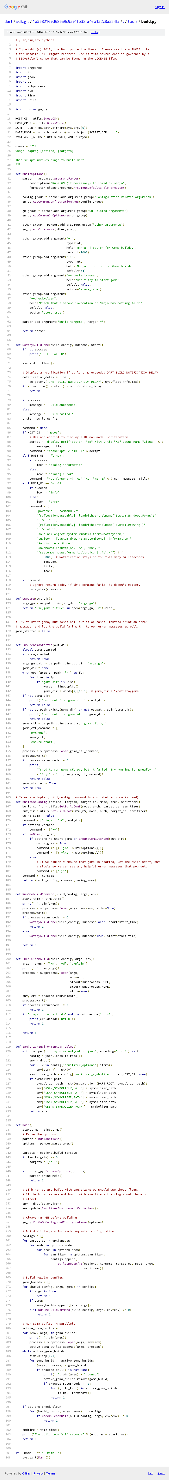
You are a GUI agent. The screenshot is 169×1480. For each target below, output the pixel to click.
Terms (50, 1473)
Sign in (160, 7)
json (161, 1473)
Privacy (38, 1473)
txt (150, 1473)
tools (133, 21)
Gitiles (26, 1473)
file (94, 32)
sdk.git (22, 21)
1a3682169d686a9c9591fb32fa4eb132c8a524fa (76, 21)
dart (8, 21)
